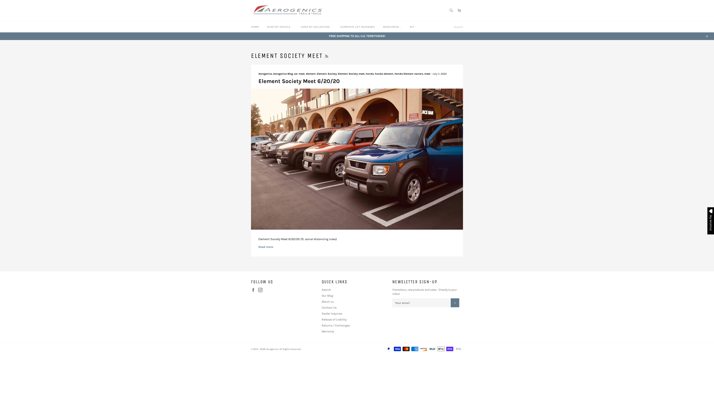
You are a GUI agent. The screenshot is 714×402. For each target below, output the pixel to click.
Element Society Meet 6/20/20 (299, 81)
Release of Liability (334, 319)
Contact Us (329, 307)
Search (326, 289)
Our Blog (327, 295)
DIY (412, 26)
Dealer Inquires (332, 313)
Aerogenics (272, 349)
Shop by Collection (315, 26)
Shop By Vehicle (279, 26)
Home (255, 26)
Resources (391, 26)
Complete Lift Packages (357, 26)
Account (458, 26)
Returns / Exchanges (336, 325)
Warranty (328, 331)
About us (328, 301)
